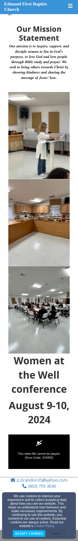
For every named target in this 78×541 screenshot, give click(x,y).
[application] (39, 452)
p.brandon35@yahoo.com (42, 480)
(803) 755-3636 (42, 486)
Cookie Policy (44, 526)
